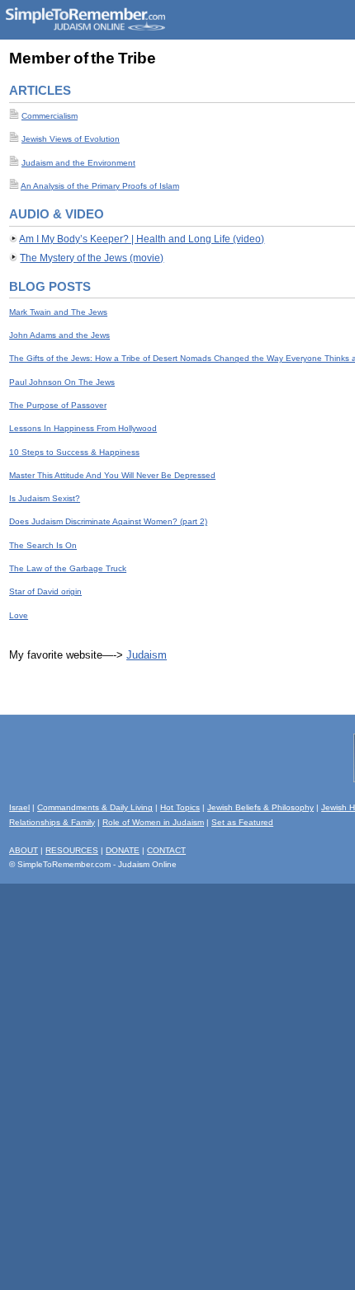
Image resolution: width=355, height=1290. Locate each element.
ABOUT (23, 850)
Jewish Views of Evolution (70, 138)
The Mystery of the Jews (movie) (91, 258)
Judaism (146, 655)
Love (18, 615)
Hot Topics (180, 807)
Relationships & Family (52, 822)
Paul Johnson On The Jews (62, 382)
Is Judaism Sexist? (44, 498)
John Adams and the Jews (59, 335)
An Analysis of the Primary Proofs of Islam (100, 185)
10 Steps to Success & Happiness (74, 452)
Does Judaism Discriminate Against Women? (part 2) (108, 521)
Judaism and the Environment (78, 162)
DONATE (123, 850)
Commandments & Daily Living (95, 807)
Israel (19, 807)
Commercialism (49, 115)
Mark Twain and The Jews (58, 312)
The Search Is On (43, 545)
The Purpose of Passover (57, 405)
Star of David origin (45, 591)
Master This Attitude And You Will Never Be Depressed (112, 475)
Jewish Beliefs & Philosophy (260, 807)
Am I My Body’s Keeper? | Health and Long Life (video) (141, 239)
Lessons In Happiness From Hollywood (83, 428)
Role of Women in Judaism (153, 822)
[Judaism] (85, 27)
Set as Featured (242, 822)
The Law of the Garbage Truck (67, 568)
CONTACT (166, 850)
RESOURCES (71, 850)
